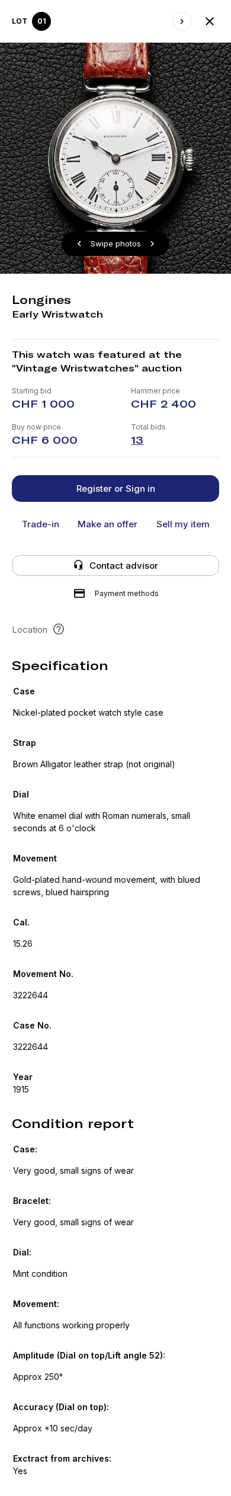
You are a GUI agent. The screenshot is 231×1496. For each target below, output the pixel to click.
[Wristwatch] (181, 21)
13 (137, 440)
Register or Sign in (115, 488)
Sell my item (183, 524)
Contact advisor (123, 565)
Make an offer (107, 524)
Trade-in (40, 524)
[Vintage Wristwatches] (209, 21)
